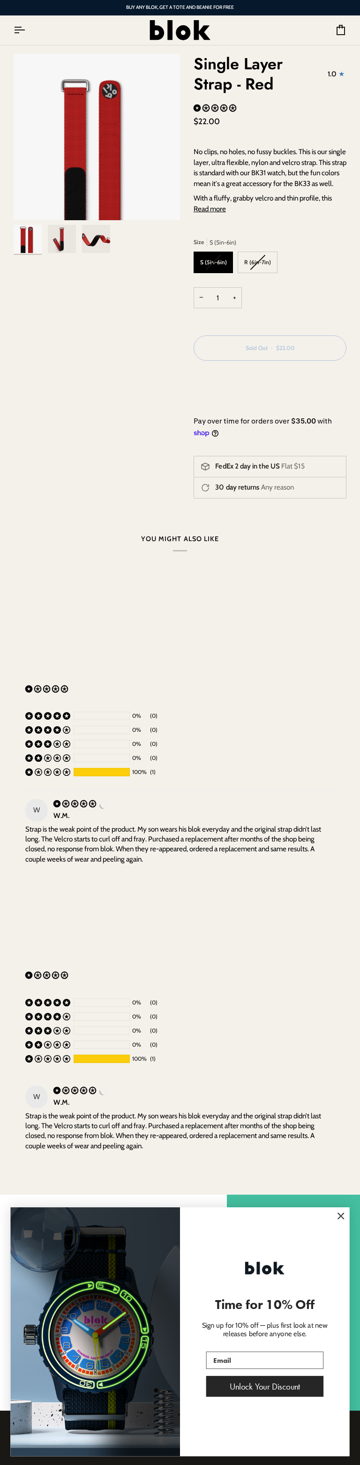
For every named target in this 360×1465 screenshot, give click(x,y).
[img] (75, 803)
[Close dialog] (341, 1216)
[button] (216, 108)
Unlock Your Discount (265, 1386)
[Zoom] (97, 137)
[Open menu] (28, 30)
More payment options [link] (227, 405)
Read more (210, 208)
